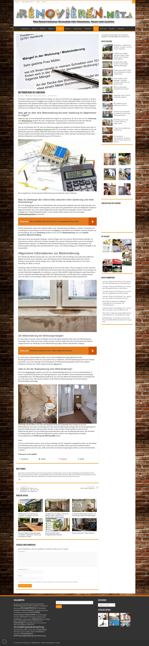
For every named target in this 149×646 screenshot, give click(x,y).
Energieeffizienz (28, 608)
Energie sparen (77, 28)
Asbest (23, 604)
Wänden (57, 230)
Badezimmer (30, 372)
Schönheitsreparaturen (27, 214)
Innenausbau (25, 28)
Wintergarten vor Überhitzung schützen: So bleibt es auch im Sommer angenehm (28, 515)
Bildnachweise (36, 642)
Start (17, 28)
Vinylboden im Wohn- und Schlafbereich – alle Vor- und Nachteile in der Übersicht (29, 489)
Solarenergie (42, 630)
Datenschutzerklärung (47, 642)
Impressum (27, 642)
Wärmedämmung (39, 636)
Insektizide (17, 619)
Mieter (41, 101)
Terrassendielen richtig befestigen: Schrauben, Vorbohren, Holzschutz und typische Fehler (29, 534)
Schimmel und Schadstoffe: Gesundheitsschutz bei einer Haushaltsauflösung (122, 113)
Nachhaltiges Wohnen (25, 621)
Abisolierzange (17, 604)
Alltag (38, 2)
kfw (23, 619)
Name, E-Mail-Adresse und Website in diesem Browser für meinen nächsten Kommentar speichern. (49, 582)
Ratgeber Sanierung (37, 95)
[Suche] (133, 1)
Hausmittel (30, 614)
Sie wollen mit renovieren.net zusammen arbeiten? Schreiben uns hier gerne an (115, 36)
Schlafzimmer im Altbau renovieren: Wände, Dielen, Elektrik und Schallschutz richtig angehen (57, 515)
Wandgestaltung (27, 633)
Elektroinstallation (33, 606)
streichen (22, 631)
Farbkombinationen (28, 610)
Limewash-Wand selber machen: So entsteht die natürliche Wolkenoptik (84, 514)
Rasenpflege (19, 623)
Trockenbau (40, 631)
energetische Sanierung (42, 129)
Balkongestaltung (31, 604)
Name (20, 575)
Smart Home (33, 630)
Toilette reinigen (30, 631)
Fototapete (17, 612)
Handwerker (87, 28)
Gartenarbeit (25, 612)
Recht (96, 28)
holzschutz (23, 617)
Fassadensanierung (41, 610)
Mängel (56, 364)
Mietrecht (36, 619)
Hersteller (111, 28)
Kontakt (57, 642)
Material (67, 28)
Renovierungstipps (20, 624)
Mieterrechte (28, 619)
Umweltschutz (17, 633)
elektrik (25, 606)
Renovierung (27, 121)
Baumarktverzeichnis (27, 2)
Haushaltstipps (19, 615)
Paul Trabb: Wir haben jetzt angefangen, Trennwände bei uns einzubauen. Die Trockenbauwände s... (114, 303)
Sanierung (76, 99)
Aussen (34, 28)
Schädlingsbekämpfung (29, 627)
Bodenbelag (18, 606)
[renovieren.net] (74, 14)
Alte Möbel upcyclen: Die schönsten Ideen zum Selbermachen (121, 121)
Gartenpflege (35, 612)
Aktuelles (17, 2)
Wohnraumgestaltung (23, 635)
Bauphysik (41, 604)
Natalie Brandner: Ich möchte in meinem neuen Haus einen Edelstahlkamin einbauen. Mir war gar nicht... (116, 319)
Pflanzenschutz (37, 621)
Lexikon (44, 2)
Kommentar (22, 551)
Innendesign (32, 617)
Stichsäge (17, 631)
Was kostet (103, 28)
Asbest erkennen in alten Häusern (83, 533)
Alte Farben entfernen (88, 487)
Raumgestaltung (29, 623)
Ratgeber (59, 28)
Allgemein (51, 28)
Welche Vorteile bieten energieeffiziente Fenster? (53, 534)
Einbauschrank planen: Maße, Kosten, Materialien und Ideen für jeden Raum (122, 72)
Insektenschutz (41, 617)
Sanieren (42, 28)
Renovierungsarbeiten (40, 622)
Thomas (22, 95)
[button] (4, 641)
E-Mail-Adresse (23, 569)
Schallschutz (30, 624)
